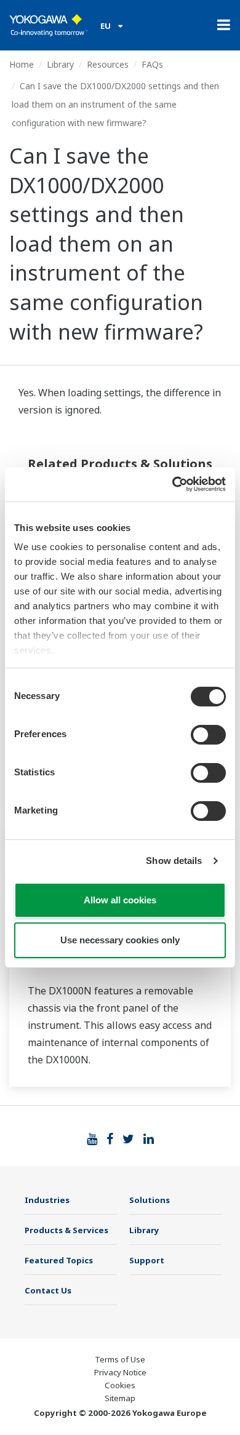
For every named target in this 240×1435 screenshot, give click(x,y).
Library (60, 64)
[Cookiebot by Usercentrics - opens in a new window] (172, 484)
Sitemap (120, 1398)
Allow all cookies (120, 900)
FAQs (152, 64)
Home (21, 64)
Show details (174, 860)
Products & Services (66, 1230)
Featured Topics (59, 1260)
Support (146, 1260)
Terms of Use (120, 1359)
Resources (108, 64)
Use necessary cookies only (120, 940)
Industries (47, 1199)
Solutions (149, 1199)
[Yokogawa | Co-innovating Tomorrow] (48, 25)
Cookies (120, 1385)
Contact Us (48, 1290)
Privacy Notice (120, 1372)
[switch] (208, 735)
